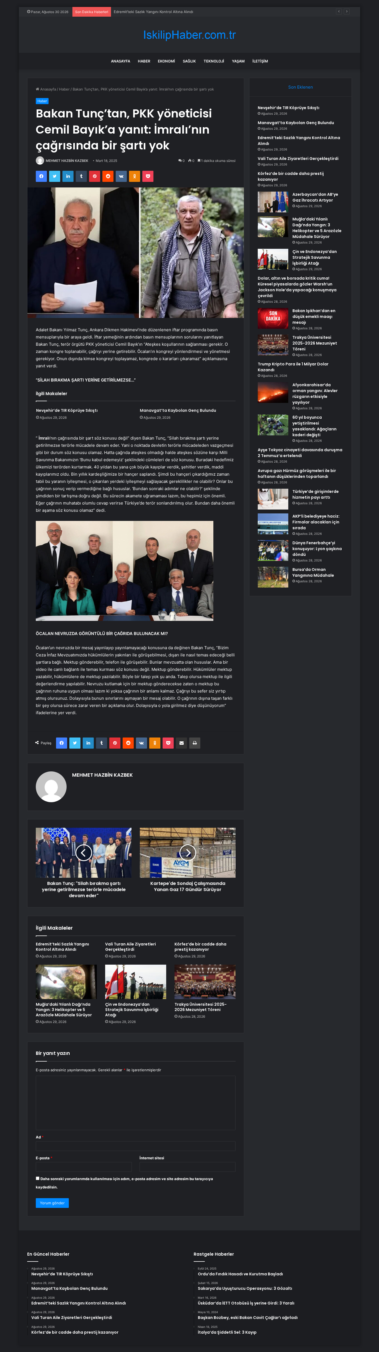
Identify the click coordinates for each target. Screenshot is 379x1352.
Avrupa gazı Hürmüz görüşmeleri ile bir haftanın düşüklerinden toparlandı (297, 473)
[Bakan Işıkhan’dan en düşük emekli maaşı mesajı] (273, 318)
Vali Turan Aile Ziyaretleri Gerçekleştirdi (130, 946)
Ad (40, 1137)
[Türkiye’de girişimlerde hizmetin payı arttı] (273, 499)
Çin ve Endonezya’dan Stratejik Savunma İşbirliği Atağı (131, 1010)
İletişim (260, 61)
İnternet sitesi (152, 1158)
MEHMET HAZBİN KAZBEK (67, 161)
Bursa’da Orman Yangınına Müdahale (313, 572)
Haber (144, 61)
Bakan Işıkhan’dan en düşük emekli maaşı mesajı (313, 316)
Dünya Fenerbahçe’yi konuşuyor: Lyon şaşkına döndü (317, 548)
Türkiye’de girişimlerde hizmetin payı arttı (315, 494)
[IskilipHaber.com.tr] (189, 35)
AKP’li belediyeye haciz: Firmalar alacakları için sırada (316, 522)
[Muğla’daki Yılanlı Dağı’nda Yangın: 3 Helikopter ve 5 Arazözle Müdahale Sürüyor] (66, 982)
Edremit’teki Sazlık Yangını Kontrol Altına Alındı (153, 11)
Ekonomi (166, 61)
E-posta (44, 1158)
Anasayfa (120, 61)
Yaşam (238, 61)
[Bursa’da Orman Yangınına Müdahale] (273, 577)
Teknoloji (214, 61)
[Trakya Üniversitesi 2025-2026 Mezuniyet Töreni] (205, 982)
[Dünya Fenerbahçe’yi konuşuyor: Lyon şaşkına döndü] (273, 550)
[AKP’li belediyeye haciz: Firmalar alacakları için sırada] (273, 523)
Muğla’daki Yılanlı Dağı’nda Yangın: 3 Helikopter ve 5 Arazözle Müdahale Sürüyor (64, 1010)
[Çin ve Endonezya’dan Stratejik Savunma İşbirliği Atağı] (135, 982)
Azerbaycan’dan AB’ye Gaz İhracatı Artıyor (315, 197)
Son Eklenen (300, 87)
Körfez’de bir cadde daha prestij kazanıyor (200, 946)
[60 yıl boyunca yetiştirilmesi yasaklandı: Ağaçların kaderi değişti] (273, 425)
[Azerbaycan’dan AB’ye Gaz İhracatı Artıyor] (273, 202)
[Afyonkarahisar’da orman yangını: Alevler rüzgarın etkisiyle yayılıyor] (273, 392)
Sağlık (189, 61)
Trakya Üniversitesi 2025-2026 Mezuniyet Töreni (201, 1007)
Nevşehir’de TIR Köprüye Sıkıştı (67, 410)
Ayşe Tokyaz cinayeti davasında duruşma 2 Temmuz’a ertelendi (300, 452)
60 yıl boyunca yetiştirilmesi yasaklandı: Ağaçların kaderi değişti (314, 426)
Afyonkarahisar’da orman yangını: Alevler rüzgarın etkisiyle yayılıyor (315, 393)
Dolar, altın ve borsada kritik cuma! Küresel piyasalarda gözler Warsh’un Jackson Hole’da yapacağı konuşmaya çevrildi (297, 287)
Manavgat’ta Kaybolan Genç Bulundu (178, 410)
